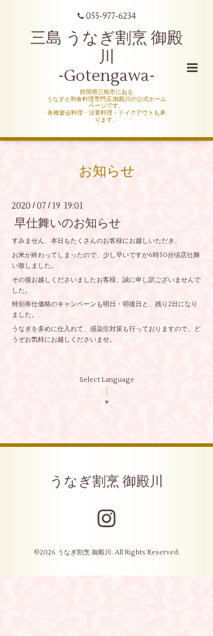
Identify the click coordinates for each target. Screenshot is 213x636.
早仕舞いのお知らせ (67, 223)
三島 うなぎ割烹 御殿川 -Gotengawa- (106, 57)
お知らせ (107, 171)
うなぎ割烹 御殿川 (106, 481)
